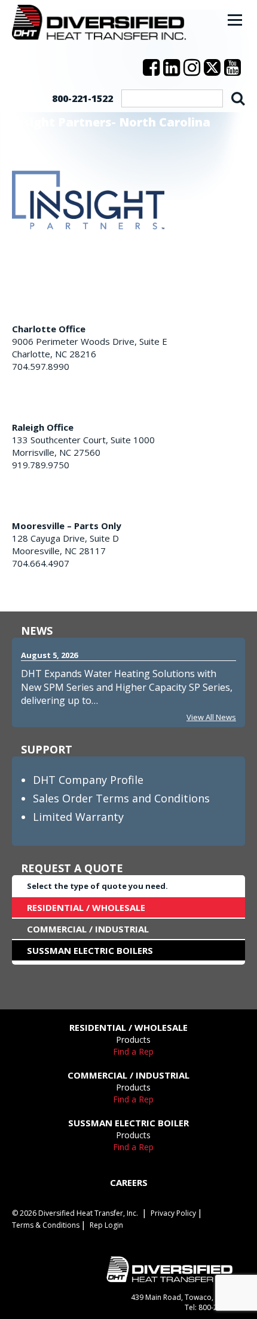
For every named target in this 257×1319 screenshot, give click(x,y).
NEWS (37, 630)
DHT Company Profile (88, 780)
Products (133, 1039)
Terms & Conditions (45, 1225)
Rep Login (106, 1225)
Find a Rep (133, 1051)
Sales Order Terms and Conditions (121, 798)
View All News (211, 717)
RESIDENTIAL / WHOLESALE (86, 907)
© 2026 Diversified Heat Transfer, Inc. (75, 1213)
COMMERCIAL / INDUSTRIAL (88, 929)
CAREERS (129, 1182)
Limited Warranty (78, 817)
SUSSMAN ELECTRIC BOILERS (90, 950)
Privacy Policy (173, 1213)
